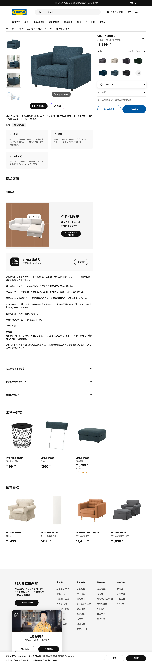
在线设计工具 (62, 598)
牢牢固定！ (122, 603)
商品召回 (121, 598)
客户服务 (81, 593)
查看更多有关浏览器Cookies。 (59, 656)
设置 (114, 658)
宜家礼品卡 (82, 629)
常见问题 (81, 608)
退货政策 (81, 614)
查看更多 (26, 595)
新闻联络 (121, 593)
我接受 (136, 658)
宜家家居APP (62, 588)
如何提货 (101, 92)
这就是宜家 (102, 588)
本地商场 (60, 593)
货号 (8, 125)
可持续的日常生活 (105, 598)
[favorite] (143, 38)
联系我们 (81, 598)
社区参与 (101, 608)
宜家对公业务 (62, 608)
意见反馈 (101, 619)
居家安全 (81, 588)
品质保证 (81, 619)
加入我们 (101, 593)
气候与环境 (102, 603)
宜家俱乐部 (61, 603)
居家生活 (101, 614)
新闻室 (120, 588)
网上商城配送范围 (85, 603)
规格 (99, 51)
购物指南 (81, 624)
